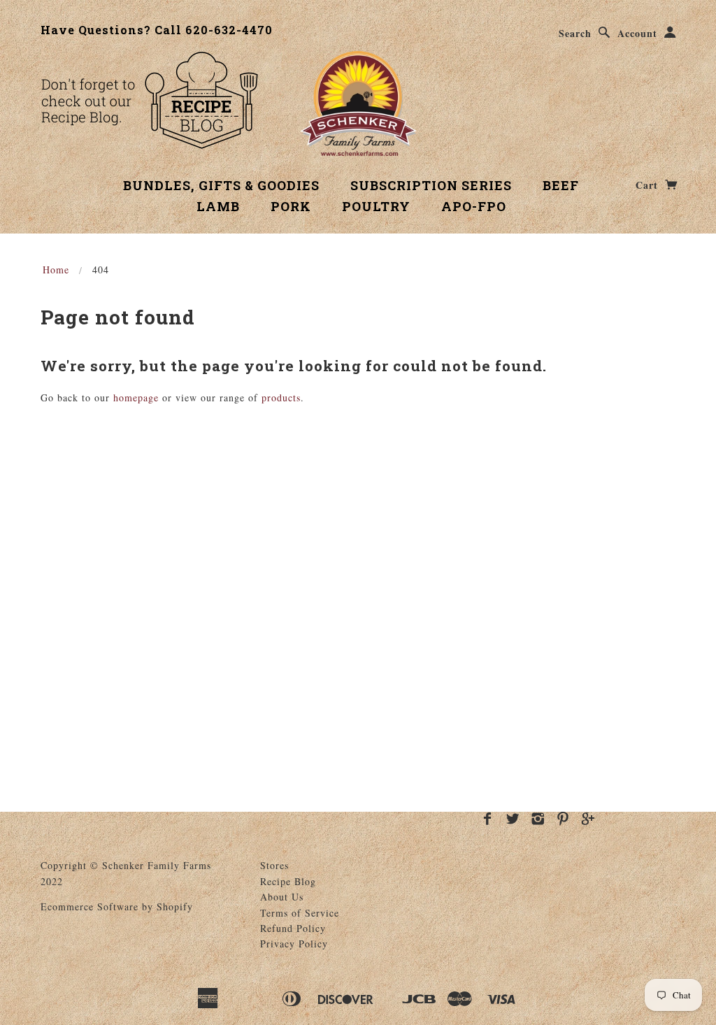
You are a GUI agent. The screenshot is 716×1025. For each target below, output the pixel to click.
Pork (291, 206)
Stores (274, 865)
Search (575, 33)
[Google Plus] (588, 819)
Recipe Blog (288, 881)
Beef (561, 185)
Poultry (376, 206)
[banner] (358, 103)
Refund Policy (293, 928)
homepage (136, 397)
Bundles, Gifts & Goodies (221, 185)
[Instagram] (538, 819)
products (281, 397)
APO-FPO (473, 206)
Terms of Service (299, 912)
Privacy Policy (294, 943)
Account (637, 33)
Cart (648, 185)
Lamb (218, 206)
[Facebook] (487, 819)
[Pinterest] (563, 819)
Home (56, 269)
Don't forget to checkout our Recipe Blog (149, 100)
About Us (281, 896)
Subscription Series (431, 185)
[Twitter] (513, 819)
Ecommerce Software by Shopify (117, 906)
